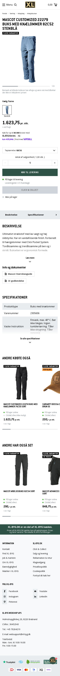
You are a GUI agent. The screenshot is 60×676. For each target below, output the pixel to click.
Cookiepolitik (39, 571)
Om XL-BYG (8, 562)
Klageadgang (39, 562)
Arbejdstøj (21, 13)
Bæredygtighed (9, 567)
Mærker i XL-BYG (10, 571)
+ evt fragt (6, 127)
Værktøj (12, 13)
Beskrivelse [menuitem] (11, 214)
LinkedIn (43, 596)
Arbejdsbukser (32, 13)
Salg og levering (40, 554)
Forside (4, 13)
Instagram (13, 596)
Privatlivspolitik (40, 567)
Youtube (43, 591)
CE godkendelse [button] (16, 280)
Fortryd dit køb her (41, 576)
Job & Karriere (9, 558)
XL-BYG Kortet (9, 135)
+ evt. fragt (7, 424)
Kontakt (6, 549)
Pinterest (13, 601)
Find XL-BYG (8, 554)
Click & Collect (39, 549)
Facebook (13, 591)
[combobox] (30, 150)
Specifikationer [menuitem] (36, 214)
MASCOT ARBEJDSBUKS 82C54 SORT (19, 491)
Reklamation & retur (42, 558)
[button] (5, 163)
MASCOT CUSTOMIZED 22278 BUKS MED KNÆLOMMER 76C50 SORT (20, 405)
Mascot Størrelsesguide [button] (20, 274)
